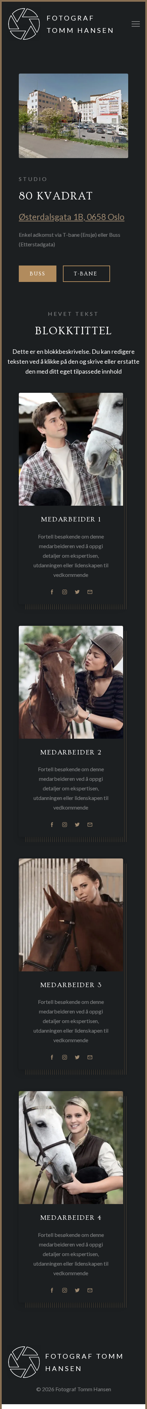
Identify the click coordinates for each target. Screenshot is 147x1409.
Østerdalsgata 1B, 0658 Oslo (71, 217)
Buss (37, 274)
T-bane (86, 274)
